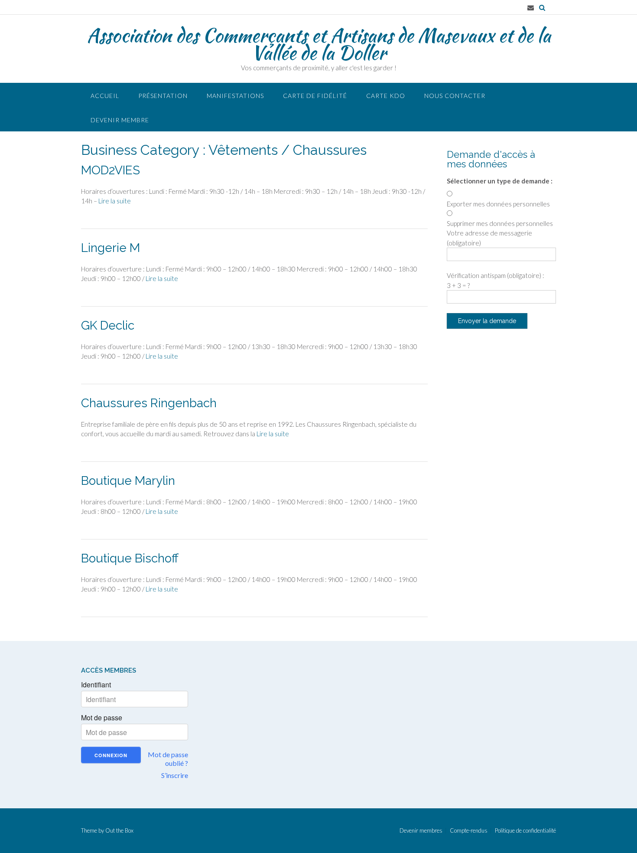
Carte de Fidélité (315, 95)
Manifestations (235, 95)
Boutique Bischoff (130, 558)
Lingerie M (110, 248)
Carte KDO (385, 95)
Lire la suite (114, 201)
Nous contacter (454, 95)
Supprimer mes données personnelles (500, 223)
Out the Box (119, 830)
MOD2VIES (110, 170)
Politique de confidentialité (525, 830)
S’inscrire (174, 775)
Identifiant (96, 685)
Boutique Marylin (128, 481)
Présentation (163, 95)
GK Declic (107, 325)
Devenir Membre (120, 120)
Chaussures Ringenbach (149, 403)
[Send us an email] (530, 7)
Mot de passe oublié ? (168, 758)
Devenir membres (421, 830)
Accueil (105, 95)
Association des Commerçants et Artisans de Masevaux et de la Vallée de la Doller (319, 43)
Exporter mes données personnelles (498, 204)
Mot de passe (101, 718)
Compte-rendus (469, 830)
